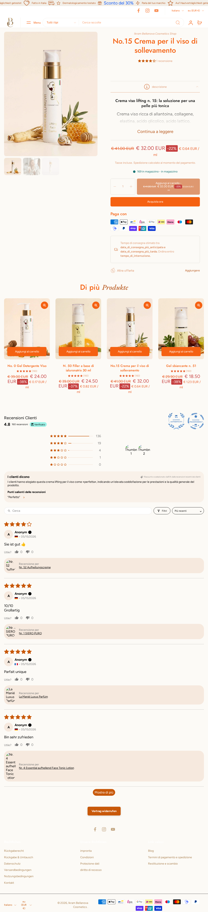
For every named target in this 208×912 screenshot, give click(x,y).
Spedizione (140, 163)
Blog (151, 851)
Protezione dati (89, 863)
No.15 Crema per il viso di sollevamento (129, 368)
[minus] (115, 186)
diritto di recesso (91, 870)
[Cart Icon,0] (199, 23)
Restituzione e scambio (163, 863)
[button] (147, 61)
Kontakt (9, 882)
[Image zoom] (51, 94)
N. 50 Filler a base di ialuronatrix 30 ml (78, 368)
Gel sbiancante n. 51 (181, 365)
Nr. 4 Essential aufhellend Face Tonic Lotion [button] (46, 768)
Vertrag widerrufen (104, 811)
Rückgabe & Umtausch (18, 857)
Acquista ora (155, 201)
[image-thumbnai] (12, 166)
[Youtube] (156, 10)
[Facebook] (138, 10)
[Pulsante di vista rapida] (44, 305)
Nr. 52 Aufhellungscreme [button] (35, 567)
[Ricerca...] (178, 22)
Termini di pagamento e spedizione (170, 857)
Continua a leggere (155, 131)
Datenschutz (12, 863)
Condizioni (87, 857)
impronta (86, 851)
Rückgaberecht (14, 851)
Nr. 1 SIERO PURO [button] (30, 633)
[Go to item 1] (131, 450)
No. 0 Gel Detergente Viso (27, 365)
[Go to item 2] (144, 450)
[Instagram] (147, 10)
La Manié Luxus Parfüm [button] (33, 696)
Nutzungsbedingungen (19, 876)
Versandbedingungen (17, 870)
